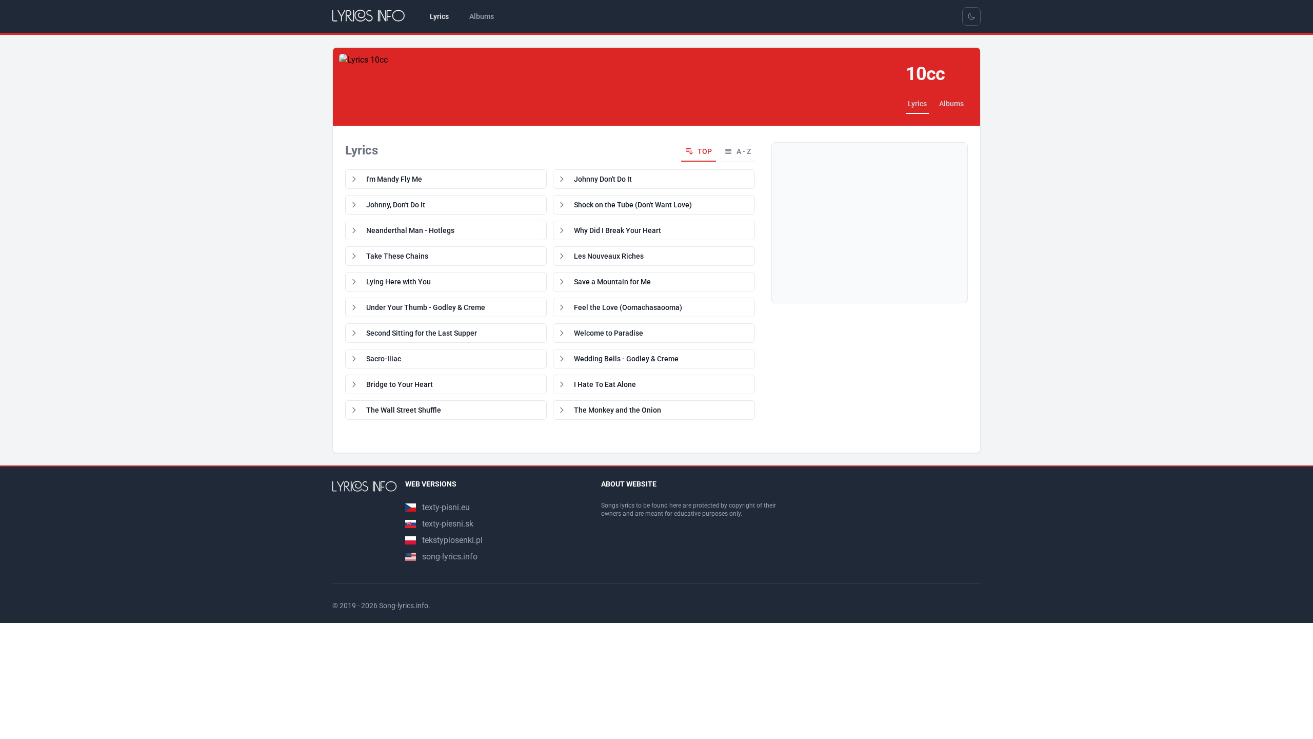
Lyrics (917, 104)
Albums (951, 104)
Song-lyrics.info (403, 605)
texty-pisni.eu (446, 507)
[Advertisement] (869, 223)
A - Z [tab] (744, 151)
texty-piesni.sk (447, 524)
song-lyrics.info (450, 556)
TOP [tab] (705, 151)
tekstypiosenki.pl (452, 540)
